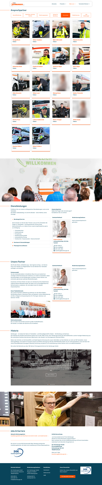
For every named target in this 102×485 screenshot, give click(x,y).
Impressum (46, 470)
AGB (45, 475)
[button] (17, 15)
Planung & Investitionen (20, 245)
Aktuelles (54, 4)
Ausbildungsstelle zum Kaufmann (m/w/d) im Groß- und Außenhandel (29, 436)
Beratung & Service (19, 219)
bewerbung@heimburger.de (59, 454)
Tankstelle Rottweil (83, 4)
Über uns (71, 4)
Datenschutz (47, 472)
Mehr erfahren (51, 374)
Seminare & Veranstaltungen (22, 242)
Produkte (62, 4)
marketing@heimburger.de (62, 250)
